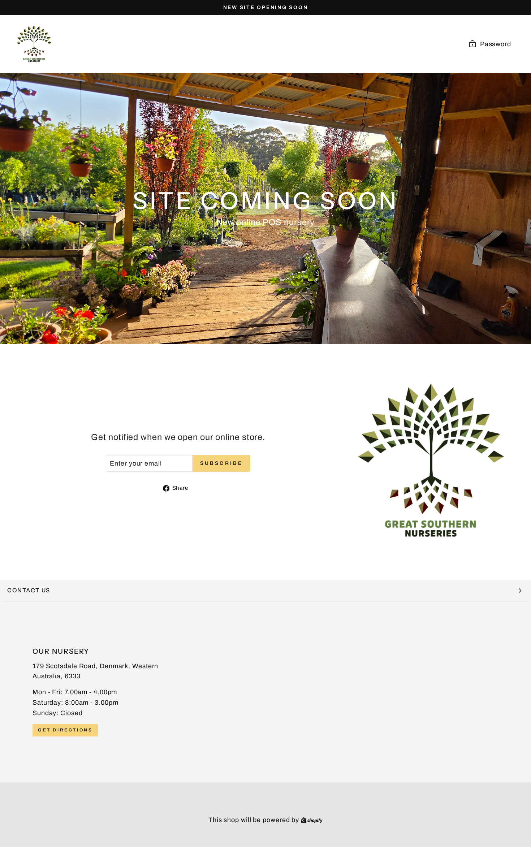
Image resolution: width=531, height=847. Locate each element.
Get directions (65, 730)
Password (495, 44)
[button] (265, 591)
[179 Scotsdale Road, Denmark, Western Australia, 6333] (265, 692)
